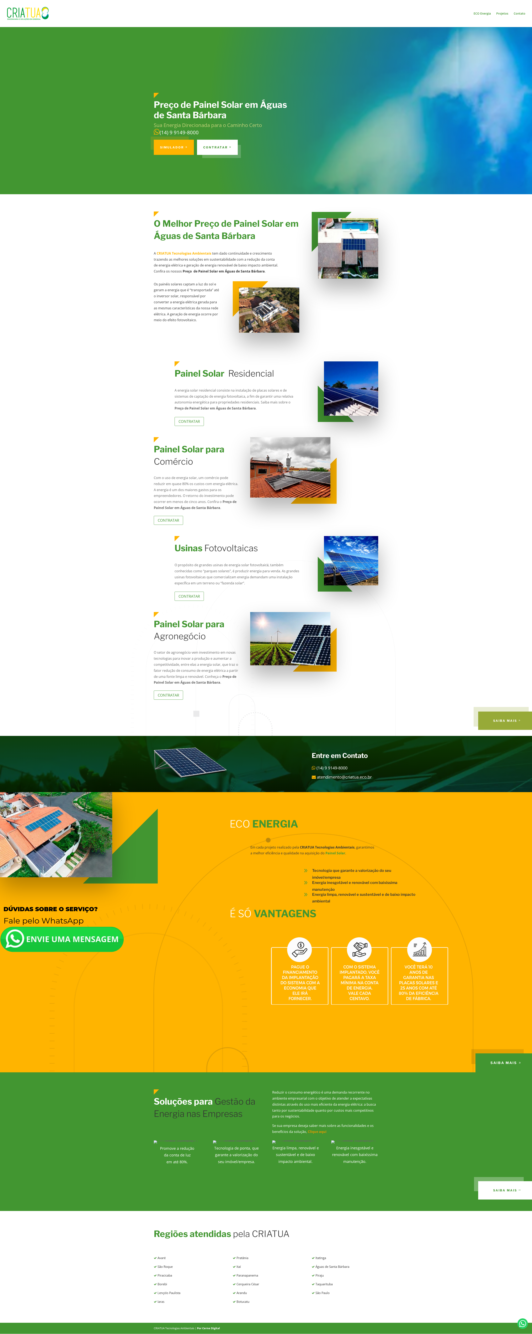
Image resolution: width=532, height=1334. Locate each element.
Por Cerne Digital (208, 1328)
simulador (172, 147)
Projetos (502, 13)
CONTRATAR (215, 147)
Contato (519, 13)
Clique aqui (317, 1131)
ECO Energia (482, 13)
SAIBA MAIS (505, 720)
